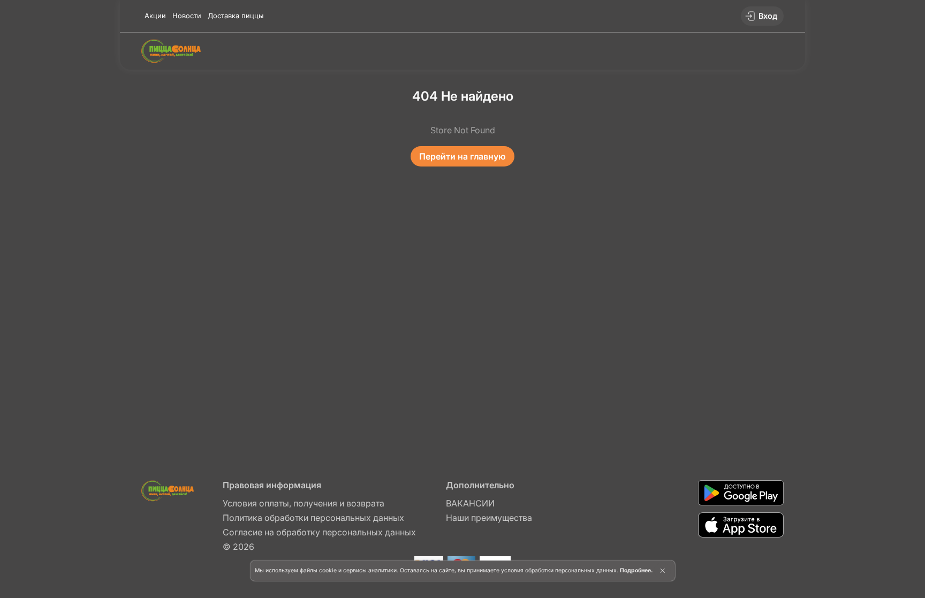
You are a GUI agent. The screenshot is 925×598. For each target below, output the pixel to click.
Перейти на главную (462, 156)
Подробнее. (636, 570)
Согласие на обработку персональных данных (319, 532)
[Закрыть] (662, 571)
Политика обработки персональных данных (313, 517)
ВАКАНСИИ (470, 503)
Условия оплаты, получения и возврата (303, 503)
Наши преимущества (489, 517)
